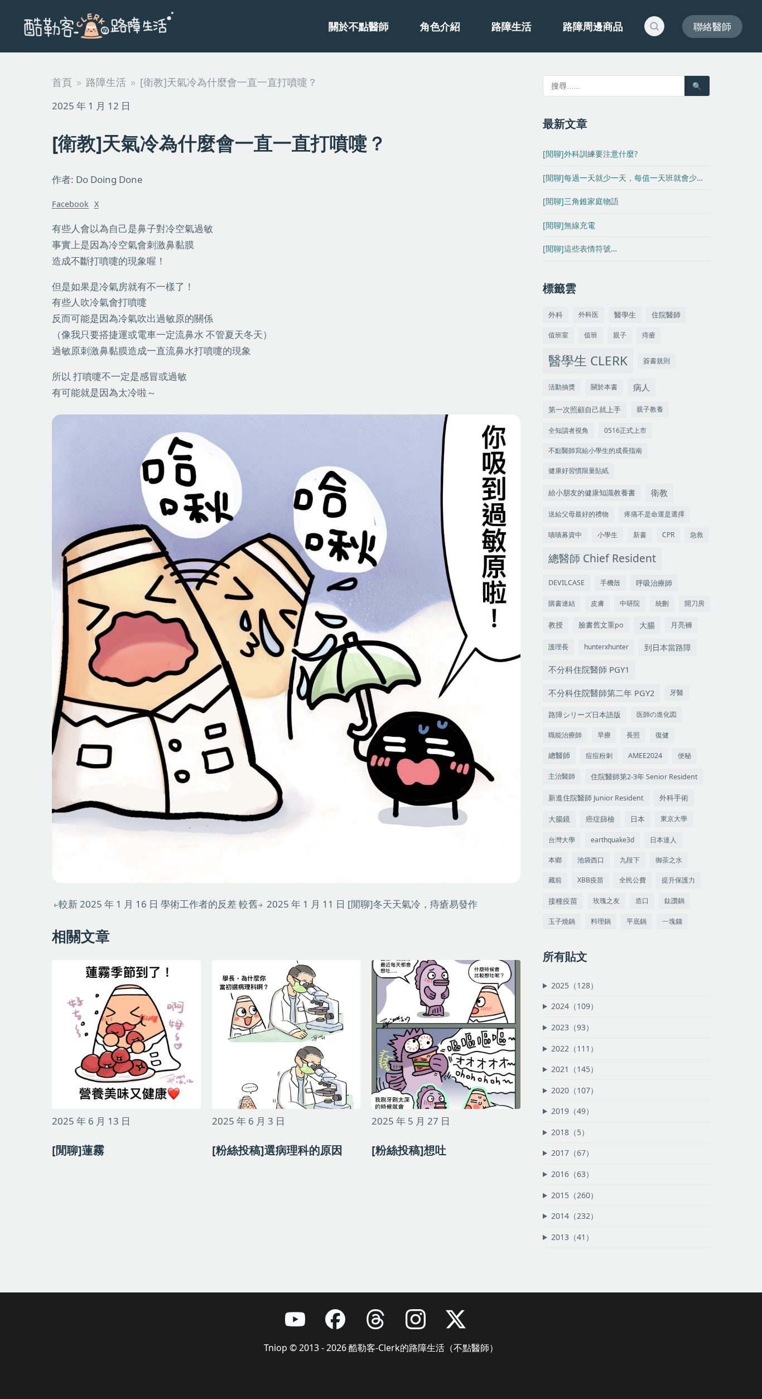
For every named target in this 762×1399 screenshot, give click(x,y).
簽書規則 (656, 360)
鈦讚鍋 (674, 900)
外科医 (588, 314)
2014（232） (574, 1215)
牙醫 (676, 692)
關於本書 (604, 387)
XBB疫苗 (590, 880)
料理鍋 (601, 921)
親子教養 (649, 409)
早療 (604, 735)
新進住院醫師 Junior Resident (596, 798)
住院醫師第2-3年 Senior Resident (644, 776)
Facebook (70, 204)
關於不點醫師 (359, 26)
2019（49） (572, 1111)
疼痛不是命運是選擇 (654, 514)
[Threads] (381, 1324)
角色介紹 (440, 26)
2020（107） (574, 1090)
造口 (642, 900)
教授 (555, 625)
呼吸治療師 (654, 583)
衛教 (659, 492)
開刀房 (694, 603)
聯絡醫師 (712, 26)
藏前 (555, 880)
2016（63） (572, 1174)
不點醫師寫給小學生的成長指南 (595, 450)
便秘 (684, 755)
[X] (461, 1324)
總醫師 (559, 755)
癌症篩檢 (600, 819)
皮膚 (597, 603)
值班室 (558, 335)
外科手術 (673, 798)
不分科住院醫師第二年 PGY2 (601, 692)
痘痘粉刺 (599, 755)
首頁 (62, 82)
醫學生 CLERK (588, 360)
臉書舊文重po (601, 625)
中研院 (630, 603)
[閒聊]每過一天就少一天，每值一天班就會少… (623, 177)
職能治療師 (565, 735)
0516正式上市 (625, 430)
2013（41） (572, 1237)
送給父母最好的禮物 (578, 514)
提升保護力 (678, 880)
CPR (668, 534)
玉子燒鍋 (561, 921)
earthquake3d (612, 840)
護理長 (558, 647)
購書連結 (561, 603)
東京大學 (673, 818)
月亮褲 (681, 625)
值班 (590, 335)
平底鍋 (636, 921)
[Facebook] (340, 1324)
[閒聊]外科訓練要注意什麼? (590, 153)
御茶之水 (668, 860)
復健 (662, 735)
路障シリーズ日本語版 (584, 715)
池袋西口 (590, 860)
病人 (641, 387)
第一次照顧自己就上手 (584, 409)
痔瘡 (648, 335)
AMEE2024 (645, 755)
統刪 (662, 603)
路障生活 (511, 26)
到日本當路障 (667, 647)
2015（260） (574, 1195)
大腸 (647, 625)
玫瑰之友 (606, 900)
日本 (637, 819)
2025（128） (574, 985)
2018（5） (570, 1132)
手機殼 (610, 582)
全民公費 (632, 880)
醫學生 (625, 315)
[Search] (654, 26)
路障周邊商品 (593, 26)
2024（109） (574, 1006)
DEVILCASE (566, 582)
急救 (696, 534)
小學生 (607, 534)
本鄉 (555, 860)
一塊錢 (672, 921)
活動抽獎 (561, 387)
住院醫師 (666, 315)
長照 (633, 735)
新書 (640, 534)
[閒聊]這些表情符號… (580, 248)
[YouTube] (300, 1324)
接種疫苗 (562, 901)
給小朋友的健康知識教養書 (591, 493)
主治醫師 (561, 776)
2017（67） (572, 1152)
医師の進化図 (656, 714)
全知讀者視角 (568, 430)
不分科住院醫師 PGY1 (589, 669)
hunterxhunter (606, 647)
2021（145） (574, 1069)
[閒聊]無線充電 (569, 225)
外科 (555, 315)
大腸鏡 (559, 819)
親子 (619, 335)
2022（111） (574, 1048)
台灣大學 (561, 840)
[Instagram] (421, 1324)
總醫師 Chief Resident (602, 558)
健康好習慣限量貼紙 (578, 470)
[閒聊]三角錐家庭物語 (581, 201)
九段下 (630, 860)
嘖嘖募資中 (565, 534)
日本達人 (663, 840)
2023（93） (572, 1027)
